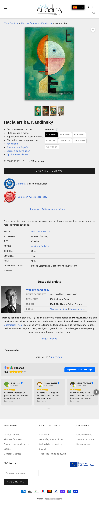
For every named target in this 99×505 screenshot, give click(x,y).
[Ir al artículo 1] (38, 111)
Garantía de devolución (18, 151)
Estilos (7, 449)
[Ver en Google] (6, 384)
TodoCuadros (11, 23)
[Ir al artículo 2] (45, 111)
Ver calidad (12, 143)
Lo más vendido (12, 434)
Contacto (64, 209)
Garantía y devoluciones (51, 439)
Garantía (20, 183)
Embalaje (34, 209)
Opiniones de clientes (17, 154)
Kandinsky (46, 23)
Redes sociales (83, 444)
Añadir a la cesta (49, 171)
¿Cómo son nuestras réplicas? (32, 197)
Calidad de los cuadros (50, 444)
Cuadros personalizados (16, 444)
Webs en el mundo (85, 439)
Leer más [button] (8, 401)
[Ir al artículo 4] (61, 111)
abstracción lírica (13, 325)
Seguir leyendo (49, 338)
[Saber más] (56, 129)
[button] (2, 392)
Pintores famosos (30, 23)
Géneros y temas (12, 453)
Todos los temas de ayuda (52, 453)
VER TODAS (56, 357)
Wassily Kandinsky (40, 231)
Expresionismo (76, 309)
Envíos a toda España (17, 147)
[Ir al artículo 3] (53, 111)
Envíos (42, 449)
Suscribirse (16, 482)
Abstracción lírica (40, 246)
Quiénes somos (49, 209)
